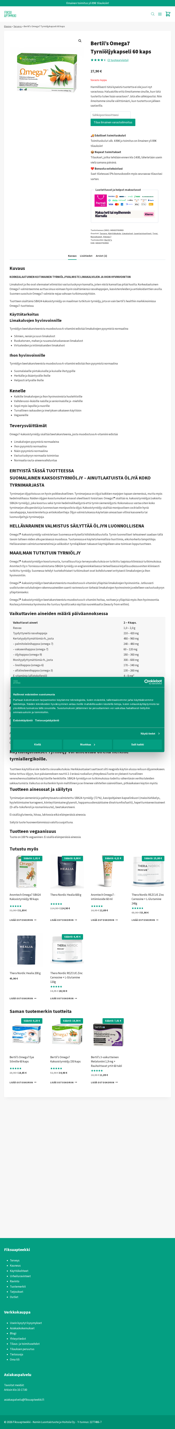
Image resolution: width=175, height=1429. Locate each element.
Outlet (14, 1297)
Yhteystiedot (18, 1339)
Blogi (13, 1333)
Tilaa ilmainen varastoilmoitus (113, 122)
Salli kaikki (137, 744)
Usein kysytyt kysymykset (26, 1323)
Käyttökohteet (19, 1271)
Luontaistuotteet (142, 233)
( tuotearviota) (118, 60)
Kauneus (15, 1265)
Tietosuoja (16, 1354)
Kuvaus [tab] (72, 255)
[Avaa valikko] (159, 14)
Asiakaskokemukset (22, 1328)
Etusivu (7, 26)
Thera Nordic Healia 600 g (65, 895)
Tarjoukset (16, 1292)
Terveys (18, 26)
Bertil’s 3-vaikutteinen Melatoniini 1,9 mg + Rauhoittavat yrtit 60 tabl (106, 1061)
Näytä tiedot (148, 733)
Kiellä (37, 744)
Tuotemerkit (18, 1286)
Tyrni (155, 233)
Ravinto (14, 1281)
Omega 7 (107, 236)
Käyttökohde (114, 233)
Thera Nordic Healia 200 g (25, 973)
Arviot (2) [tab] (101, 255)
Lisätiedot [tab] (86, 255)
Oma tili (14, 1359)
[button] (80, 41)
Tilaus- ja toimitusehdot (25, 1344)
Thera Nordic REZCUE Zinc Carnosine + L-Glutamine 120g (66, 977)
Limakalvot (127, 233)
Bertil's (108, 240)
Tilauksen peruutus (22, 1349)
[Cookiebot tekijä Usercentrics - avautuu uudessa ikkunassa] (147, 682)
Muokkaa (85, 744)
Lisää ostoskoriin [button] (21, 920)
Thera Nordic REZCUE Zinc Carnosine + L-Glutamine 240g (148, 899)
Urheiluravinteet (20, 1276)
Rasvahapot (96, 236)
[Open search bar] (152, 14)
